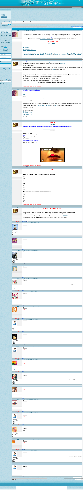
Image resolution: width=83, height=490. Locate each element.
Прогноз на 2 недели (5, 70)
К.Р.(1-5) (43, 53)
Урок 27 (57, 54)
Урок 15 (25, 54)
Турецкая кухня (3, 12)
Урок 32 (68, 54)
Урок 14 (75, 53)
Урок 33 (71, 54)
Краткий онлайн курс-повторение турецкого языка (46, 39)
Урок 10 (61, 53)
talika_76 (18, 332)
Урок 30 (64, 54)
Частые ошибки (53, 53)
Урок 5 (41, 53)
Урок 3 (32, 53)
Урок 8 (56, 53)
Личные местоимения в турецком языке (28, 114)
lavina (18, 412)
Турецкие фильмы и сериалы (4, 16)
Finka (18, 359)
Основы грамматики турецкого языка (27, 112)
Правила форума (19, 24)
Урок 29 (62, 54)
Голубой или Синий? (79, 53)
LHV (17, 450)
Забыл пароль (4, 25)
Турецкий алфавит (52, 124)
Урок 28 (59, 54)
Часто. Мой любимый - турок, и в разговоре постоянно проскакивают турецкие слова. (5, 39)
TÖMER (54, 69)
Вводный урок (25, 53)
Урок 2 (30, 53)
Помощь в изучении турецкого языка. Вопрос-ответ (29, 50)
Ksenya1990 (18, 319)
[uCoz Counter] (6, 85)
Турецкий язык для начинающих (27, 111)
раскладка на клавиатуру (26, 47)
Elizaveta (18, 399)
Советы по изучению (37, 53)
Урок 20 (41, 54)
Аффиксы (46, 53)
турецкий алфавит (44, 38)
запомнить (3, 24)
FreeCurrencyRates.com (5, 50)
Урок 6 (48, 53)
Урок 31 (66, 54)
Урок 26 (55, 54)
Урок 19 (38, 54)
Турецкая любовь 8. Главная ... (4, 31)
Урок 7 (50, 53)
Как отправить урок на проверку (52, 43)
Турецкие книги (3, 14)
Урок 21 (43, 54)
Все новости (1, 61)
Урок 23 (48, 54)
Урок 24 (50, 54)
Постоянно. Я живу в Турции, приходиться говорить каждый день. (5, 37)
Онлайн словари (25, 48)
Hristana (18, 291)
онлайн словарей (59, 91)
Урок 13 (73, 53)
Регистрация (7, 25)
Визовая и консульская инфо (4, 17)
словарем (39, 91)
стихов (42, 105)
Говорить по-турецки (64, 53)
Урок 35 (75, 54)
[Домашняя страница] (25, 221)
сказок (43, 105)
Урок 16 (31, 54)
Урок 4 (34, 53)
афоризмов (49, 105)
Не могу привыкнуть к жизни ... (4, 32)
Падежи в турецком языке (26, 113)
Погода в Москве (5, 69)
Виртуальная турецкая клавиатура (27, 46)
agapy (18, 278)
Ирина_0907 (17, 346)
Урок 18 (36, 54)
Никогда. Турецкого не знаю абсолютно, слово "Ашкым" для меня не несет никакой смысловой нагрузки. (5, 46)
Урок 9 (58, 53)
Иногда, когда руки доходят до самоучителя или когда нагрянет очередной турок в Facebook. (5, 42)
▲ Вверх (5, 2)
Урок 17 (34, 54)
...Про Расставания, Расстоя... (4, 30)
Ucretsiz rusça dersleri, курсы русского (5, 66)
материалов (56, 105)
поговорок (46, 105)
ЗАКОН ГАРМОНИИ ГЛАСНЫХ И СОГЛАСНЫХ (49, 129)
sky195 (18, 439)
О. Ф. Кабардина (50, 62)
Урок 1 (28, 53)
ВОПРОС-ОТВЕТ (65, 215)
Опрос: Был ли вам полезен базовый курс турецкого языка (52, 51)
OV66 (18, 306)
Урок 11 (68, 53)
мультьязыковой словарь (77, 91)
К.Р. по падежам (28, 54)
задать (65, 64)
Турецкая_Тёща (18, 372)
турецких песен (39, 105)
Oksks (18, 222)
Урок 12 (71, 53)
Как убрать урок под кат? (61, 100)
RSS (28, 24)
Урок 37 (80, 54)
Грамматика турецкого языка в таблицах (28, 49)
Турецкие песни (3, 15)
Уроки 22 (45, 54)
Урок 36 (78, 54)
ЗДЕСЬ (44, 98)
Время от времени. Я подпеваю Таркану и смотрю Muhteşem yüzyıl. (5, 40)
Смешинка (18, 30)
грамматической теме (62, 63)
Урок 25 (52, 54)
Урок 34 (73, 54)
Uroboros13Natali (18, 250)
